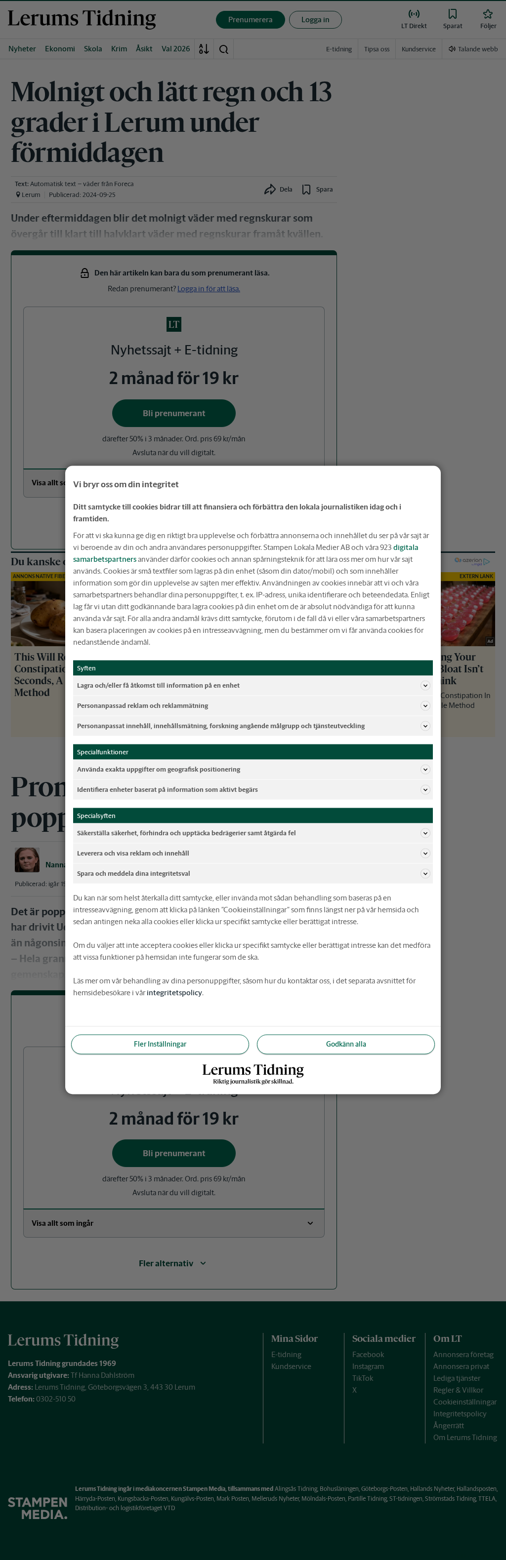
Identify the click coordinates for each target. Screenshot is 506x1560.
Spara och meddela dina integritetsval (133, 873)
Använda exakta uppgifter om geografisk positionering (158, 769)
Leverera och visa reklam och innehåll (133, 853)
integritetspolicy (174, 992)
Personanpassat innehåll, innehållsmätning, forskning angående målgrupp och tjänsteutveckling (221, 725)
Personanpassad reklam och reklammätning (142, 705)
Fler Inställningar (160, 1044)
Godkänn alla (346, 1044)
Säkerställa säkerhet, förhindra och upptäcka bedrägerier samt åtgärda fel (186, 832)
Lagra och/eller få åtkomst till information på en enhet (158, 685)
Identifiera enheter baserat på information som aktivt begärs (167, 789)
